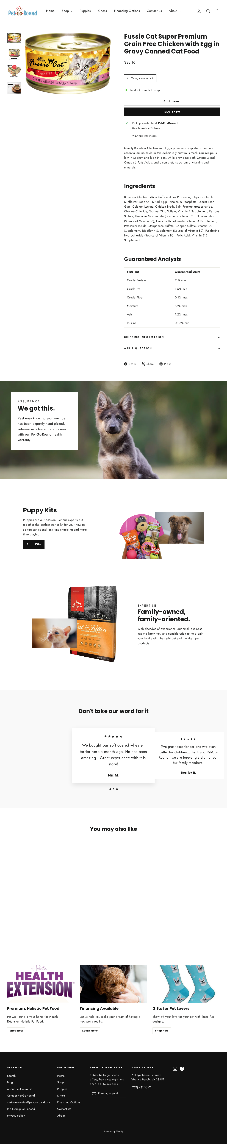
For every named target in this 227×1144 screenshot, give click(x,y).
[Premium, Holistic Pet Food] (40, 984)
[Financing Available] (113, 984)
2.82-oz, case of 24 (140, 78)
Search (11, 1076)
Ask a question (138, 348)
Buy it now (172, 112)
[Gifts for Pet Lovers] (186, 984)
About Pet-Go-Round (20, 1089)
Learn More (90, 1030)
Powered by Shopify (113, 1131)
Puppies (85, 11)
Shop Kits (34, 544)
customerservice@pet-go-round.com (29, 1102)
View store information (144, 135)
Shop (66, 11)
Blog (10, 1082)
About (173, 11)
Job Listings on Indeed (21, 1109)
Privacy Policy (16, 1116)
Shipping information (144, 337)
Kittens (102, 11)
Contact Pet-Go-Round (21, 1096)
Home (50, 11)
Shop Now (16, 1030)
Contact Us (154, 11)
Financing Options (127, 11)
